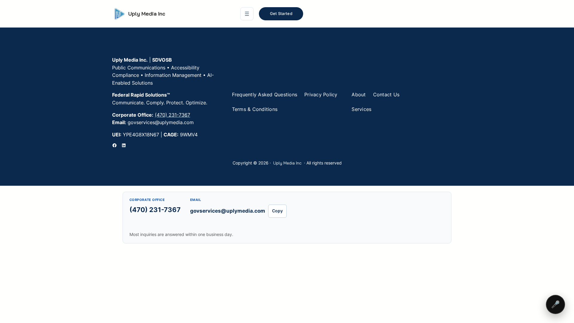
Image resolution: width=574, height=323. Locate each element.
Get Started (281, 13)
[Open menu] (247, 13)
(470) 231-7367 (172, 115)
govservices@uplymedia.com (227, 211)
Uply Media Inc (146, 13)
